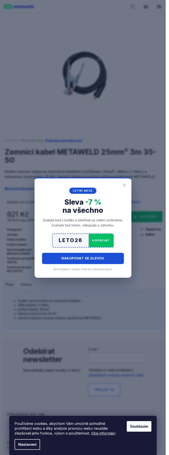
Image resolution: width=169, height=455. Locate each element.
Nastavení (27, 444)
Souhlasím (139, 426)
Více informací (103, 433)
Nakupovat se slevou (82, 258)
